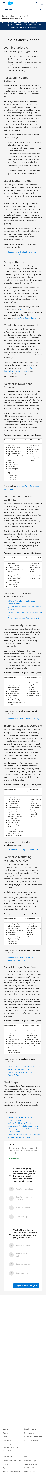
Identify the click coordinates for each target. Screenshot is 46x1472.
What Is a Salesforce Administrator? (23, 618)
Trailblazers (24, 309)
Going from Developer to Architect (23, 849)
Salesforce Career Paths (25, 318)
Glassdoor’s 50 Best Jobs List (20, 255)
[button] (12, 18)
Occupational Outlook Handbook (22, 252)
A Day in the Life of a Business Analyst (24, 718)
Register (29, 24)
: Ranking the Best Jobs (21, 1123)
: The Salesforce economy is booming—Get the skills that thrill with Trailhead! (24, 1129)
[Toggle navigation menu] (41, 9)
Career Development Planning (14, 16)
